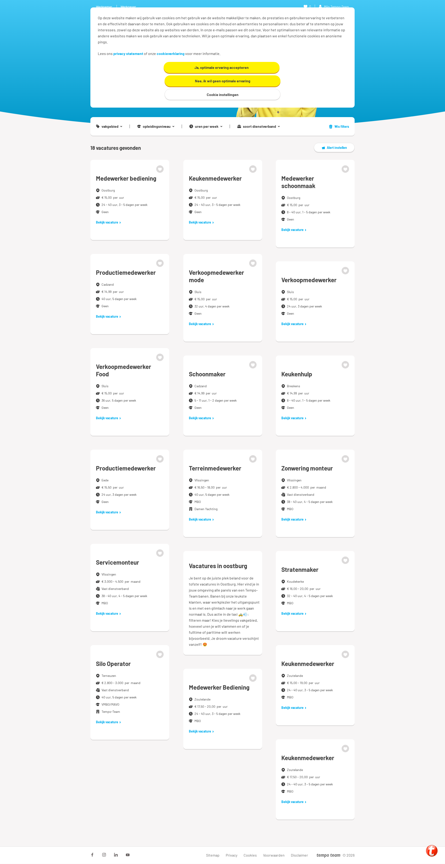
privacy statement (128, 53)
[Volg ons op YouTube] (128, 855)
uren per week (207, 126)
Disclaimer (299, 855)
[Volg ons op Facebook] (92, 855)
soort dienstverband (259, 126)
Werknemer (104, 7)
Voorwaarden (274, 855)
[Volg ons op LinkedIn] (116, 855)
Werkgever (128, 7)
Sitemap (212, 855)
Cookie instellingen (222, 94)
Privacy (231, 855)
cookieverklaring (170, 53)
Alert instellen (337, 148)
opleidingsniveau (157, 126)
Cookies (250, 855)
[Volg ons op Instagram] (104, 855)
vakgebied (110, 126)
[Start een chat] (432, 851)
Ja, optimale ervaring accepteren (221, 67)
